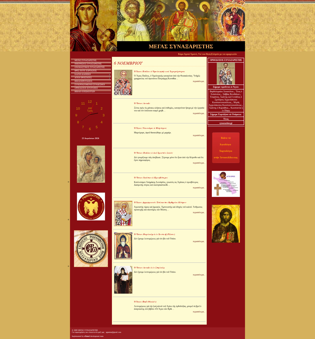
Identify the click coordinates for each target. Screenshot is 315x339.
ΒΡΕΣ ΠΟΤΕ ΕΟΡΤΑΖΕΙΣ (86, 71)
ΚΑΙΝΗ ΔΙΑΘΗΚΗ (83, 74)
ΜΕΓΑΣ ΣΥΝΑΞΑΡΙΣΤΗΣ (85, 60)
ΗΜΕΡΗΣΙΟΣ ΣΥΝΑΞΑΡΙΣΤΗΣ (88, 64)
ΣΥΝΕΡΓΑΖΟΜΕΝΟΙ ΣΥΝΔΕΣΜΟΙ (90, 84)
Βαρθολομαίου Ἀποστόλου (222, 91)
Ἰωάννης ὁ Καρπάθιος (218, 108)
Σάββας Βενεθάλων (231, 94)
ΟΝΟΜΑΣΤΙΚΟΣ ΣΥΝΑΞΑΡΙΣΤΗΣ (90, 67)
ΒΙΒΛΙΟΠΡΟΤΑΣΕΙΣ (83, 81)
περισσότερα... (199, 81)
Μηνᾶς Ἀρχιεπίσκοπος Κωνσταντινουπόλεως (225, 103)
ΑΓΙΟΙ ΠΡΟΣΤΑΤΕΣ (83, 78)
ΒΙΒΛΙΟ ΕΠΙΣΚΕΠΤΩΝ (85, 91)
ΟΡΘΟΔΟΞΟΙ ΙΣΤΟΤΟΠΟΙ (86, 88)
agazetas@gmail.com (113, 332)
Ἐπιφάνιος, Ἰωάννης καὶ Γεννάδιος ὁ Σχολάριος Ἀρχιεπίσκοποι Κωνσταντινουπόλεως (226, 100)
